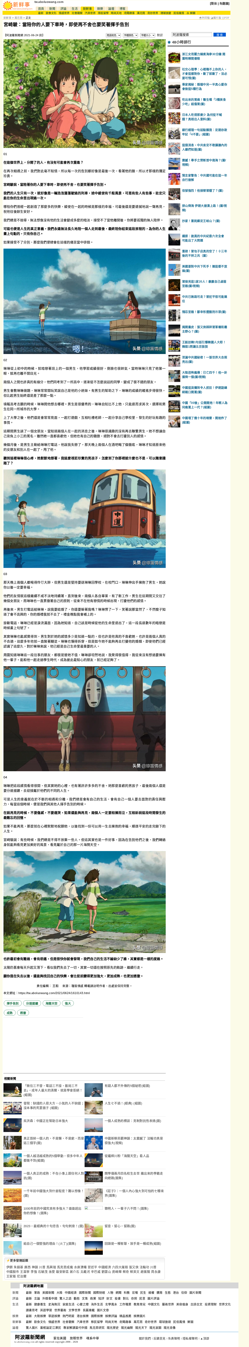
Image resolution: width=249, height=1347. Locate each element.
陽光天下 (141, 1327)
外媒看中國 (49, 1298)
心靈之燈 (83, 1304)
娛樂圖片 (140, 1316)
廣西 (27, 1267)
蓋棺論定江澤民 (50, 1327)
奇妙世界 (152, 13)
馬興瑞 (51, 1267)
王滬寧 (25, 1272)
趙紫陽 (145, 1272)
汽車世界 (90, 13)
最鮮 (29, 1321)
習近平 (92, 1267)
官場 (135, 1292)
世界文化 (225, 1304)
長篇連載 (89, 1310)
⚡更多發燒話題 (17, 1260)
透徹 (23, 1013)
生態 (168, 1292)
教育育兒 (140, 1304)
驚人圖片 (32, 1327)
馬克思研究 (97, 1327)
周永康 (156, 1272)
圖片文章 (103, 1310)
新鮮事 (87, 8)
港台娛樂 (83, 1316)
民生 (143, 1292)
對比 (126, 1298)
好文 (109, 1298)
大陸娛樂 (40, 1316)
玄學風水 (111, 1304)
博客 (123, 8)
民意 (142, 1298)
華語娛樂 (54, 1316)
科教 (127, 1292)
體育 (160, 1292)
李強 (34, 1272)
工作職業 (125, 1304)
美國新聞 (48, 1292)
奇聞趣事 (129, 13)
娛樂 (100, 8)
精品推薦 (125, 1316)
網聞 (119, 1292)
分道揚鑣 (32, 1003)
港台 (176, 1292)
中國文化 (154, 1304)
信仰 (184, 1292)
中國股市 (12, 1272)
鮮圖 (190, 1321)
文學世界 (75, 1310)
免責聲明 (174, 1338)
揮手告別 (13, 1003)
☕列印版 (204, 17)
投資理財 (211, 1304)
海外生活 (97, 1304)
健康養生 (40, 1304)
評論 (64, 8)
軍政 (37, 1292)
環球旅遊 (166, 13)
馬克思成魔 (65, 1267)
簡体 (214, 3)
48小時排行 (181, 42)
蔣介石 (74, 1272)
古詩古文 (196, 1304)
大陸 (60, 1292)
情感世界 (64, 13)
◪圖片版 (216, 17)
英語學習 (46, 1310)
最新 (40, 13)
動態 (77, 1298)
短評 (101, 1298)
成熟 (10, 1013)
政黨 (93, 1298)
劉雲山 (106, 1272)
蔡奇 (126, 1272)
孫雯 (52, 1272)
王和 (55, 986)
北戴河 (85, 1272)
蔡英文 (135, 1272)
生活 (75, 8)
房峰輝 (117, 1272)
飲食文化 (51, 13)
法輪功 (144, 1267)
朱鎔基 (18, 1267)
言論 (37, 1298)
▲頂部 (204, 1338)
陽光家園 (155, 1327)
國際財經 (99, 1292)
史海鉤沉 (54, 1304)
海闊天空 (52, 1003)
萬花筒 (141, 13)
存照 (134, 1298)
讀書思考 (32, 1310)
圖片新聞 (195, 1292)
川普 (42, 1267)
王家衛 (11, 1276)
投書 (118, 1298)
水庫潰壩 (80, 1267)
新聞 (52, 8)
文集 (85, 1298)
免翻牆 (224, 3)
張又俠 (134, 1267)
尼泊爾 (22, 1276)
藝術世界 (168, 1304)
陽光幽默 (127, 1327)
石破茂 (43, 1272)
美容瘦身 (182, 1304)
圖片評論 (153, 1298)
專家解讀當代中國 (75, 1327)
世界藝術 (60, 1310)
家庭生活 (69, 1304)
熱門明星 (69, 1316)
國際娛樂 (97, 1316)
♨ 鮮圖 (191, 13)
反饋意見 (159, 1338)
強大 (68, 1003)
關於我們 (145, 1338)
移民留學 (103, 13)
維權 (151, 1292)
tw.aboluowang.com (49, 1)
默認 (160, 35)
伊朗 (9, 1267)
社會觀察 (77, 13)
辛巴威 (96, 1272)
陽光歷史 (113, 1327)
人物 (110, 1292)
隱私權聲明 (190, 1338)
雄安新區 (62, 1272)
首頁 (41, 8)
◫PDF (225, 17)
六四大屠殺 (120, 1267)
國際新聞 (85, 1292)
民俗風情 (179, 13)
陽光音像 (170, 1327)
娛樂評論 (111, 1316)
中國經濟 (104, 1267)
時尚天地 (116, 13)
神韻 (35, 1267)
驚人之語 (65, 1298)
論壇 (111, 8)
